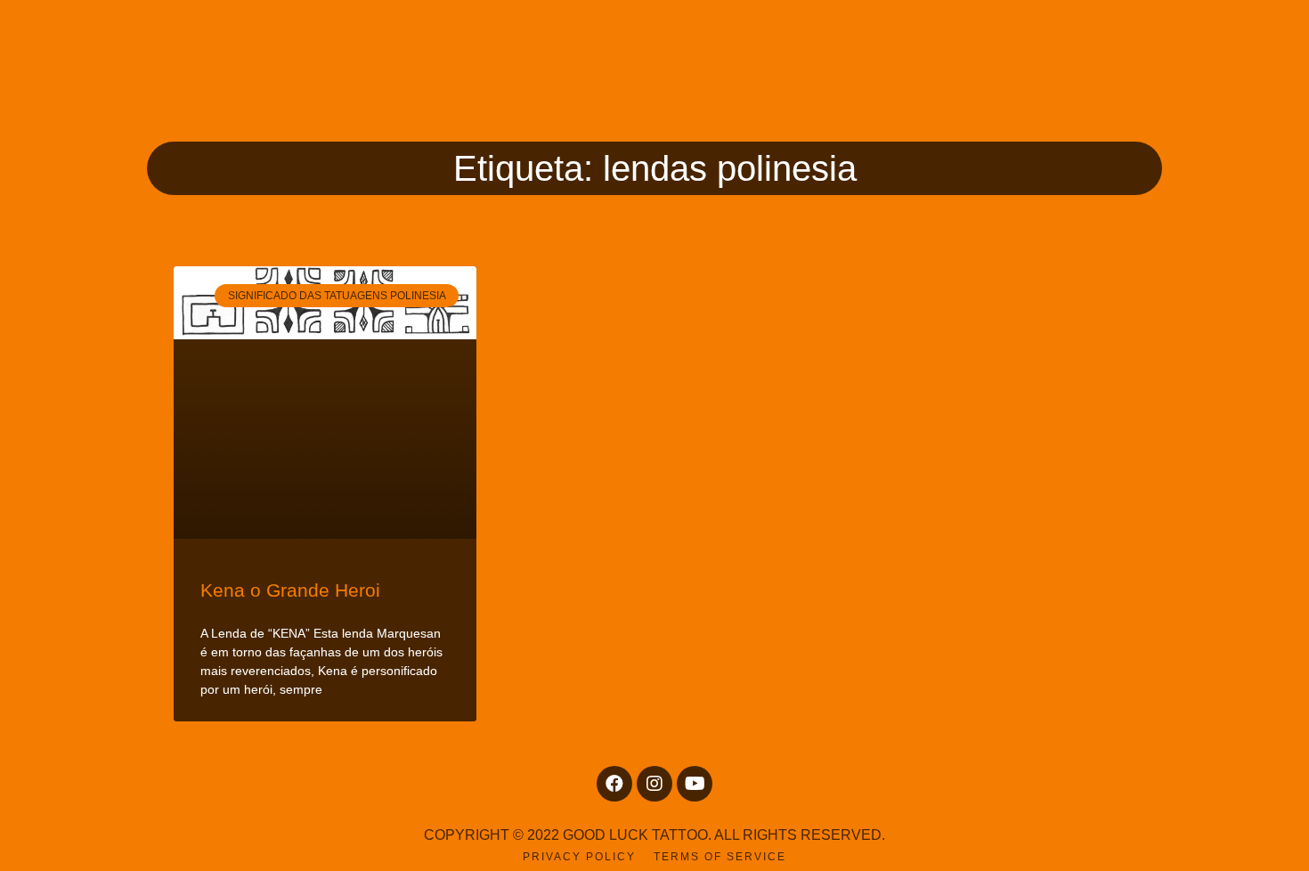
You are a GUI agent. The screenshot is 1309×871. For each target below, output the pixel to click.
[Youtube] (694, 784)
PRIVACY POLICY (579, 857)
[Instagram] (654, 784)
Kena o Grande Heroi (290, 590)
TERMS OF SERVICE (720, 857)
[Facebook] (614, 784)
